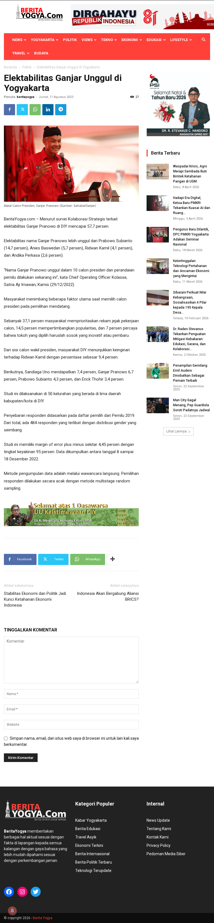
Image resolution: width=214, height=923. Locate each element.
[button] (203, 40)
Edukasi (154, 40)
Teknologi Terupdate (93, 870)
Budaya (41, 53)
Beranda (10, 67)
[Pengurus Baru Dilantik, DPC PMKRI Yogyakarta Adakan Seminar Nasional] (158, 234)
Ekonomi (129, 40)
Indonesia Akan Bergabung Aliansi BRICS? (108, 596)
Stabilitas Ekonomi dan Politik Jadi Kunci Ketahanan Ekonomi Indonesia (35, 599)
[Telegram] (60, 109)
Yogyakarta (42, 40)
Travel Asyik (85, 837)
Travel (18, 53)
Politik (70, 40)
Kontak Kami (158, 837)
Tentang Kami (159, 828)
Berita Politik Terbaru (93, 862)
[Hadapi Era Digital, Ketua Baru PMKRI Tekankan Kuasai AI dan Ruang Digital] (158, 203)
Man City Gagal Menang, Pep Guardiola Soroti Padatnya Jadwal (191, 405)
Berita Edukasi (87, 828)
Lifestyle (179, 40)
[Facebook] (9, 109)
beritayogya (25, 97)
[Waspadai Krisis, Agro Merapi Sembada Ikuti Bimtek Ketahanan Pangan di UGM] (158, 171)
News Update (158, 820)
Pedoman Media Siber (166, 854)
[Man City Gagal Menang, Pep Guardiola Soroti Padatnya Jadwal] (158, 405)
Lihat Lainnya (176, 431)
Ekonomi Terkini (89, 845)
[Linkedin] (48, 109)
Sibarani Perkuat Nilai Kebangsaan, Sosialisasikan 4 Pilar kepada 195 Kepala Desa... (189, 302)
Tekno (107, 40)
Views (87, 40)
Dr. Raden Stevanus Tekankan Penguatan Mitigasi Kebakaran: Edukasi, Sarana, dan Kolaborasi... (189, 339)
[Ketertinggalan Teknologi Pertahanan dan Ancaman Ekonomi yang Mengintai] (158, 266)
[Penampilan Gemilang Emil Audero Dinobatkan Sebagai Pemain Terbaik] (158, 371)
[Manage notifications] (12, 910)
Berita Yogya (42, 918)
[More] (112, 559)
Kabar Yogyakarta (91, 820)
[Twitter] (22, 109)
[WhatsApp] (35, 109)
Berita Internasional (92, 854)
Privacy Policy (159, 845)
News (17, 40)
